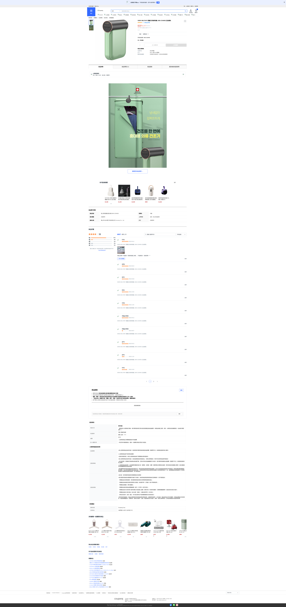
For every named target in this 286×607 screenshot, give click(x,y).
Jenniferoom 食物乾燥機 (95, 566)
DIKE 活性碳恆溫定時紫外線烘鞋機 (97, 572)
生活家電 (100, 17)
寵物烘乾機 (101, 554)
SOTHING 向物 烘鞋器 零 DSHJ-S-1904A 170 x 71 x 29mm (101, 570)
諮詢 (181, 390)
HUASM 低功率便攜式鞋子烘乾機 (96, 575)
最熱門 (119, 234)
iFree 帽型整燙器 (93, 579)
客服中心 (192, 6)
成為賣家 (196, 6)
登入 (184, 6)
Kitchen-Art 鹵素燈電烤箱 (95, 568)
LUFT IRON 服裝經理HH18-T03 (96, 577)
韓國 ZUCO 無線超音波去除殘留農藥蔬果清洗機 (99, 562)
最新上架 (124, 234)
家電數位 (95, 17)
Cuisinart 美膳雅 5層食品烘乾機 (96, 585)
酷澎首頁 (90, 17)
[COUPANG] (118, 599)
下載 (158, 2)
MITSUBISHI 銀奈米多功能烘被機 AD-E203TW (99, 574)
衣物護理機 (111, 17)
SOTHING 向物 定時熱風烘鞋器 (96, 560)
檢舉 (179, 413)
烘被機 (96, 554)
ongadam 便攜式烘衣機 (94, 581)
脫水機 (102, 547)
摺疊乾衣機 (91, 554)
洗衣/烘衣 (106, 17)
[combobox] (181, 234)
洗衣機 (90, 547)
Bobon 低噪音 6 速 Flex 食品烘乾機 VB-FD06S (99, 587)
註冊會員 (188, 6)
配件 (106, 547)
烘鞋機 (98, 547)
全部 (113, 11)
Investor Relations (56, 592)
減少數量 (143, 44)
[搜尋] (185, 11)
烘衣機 (94, 547)
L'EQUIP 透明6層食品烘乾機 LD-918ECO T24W (99, 564)
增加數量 (143, 46)
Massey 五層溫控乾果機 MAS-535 (96, 583)
